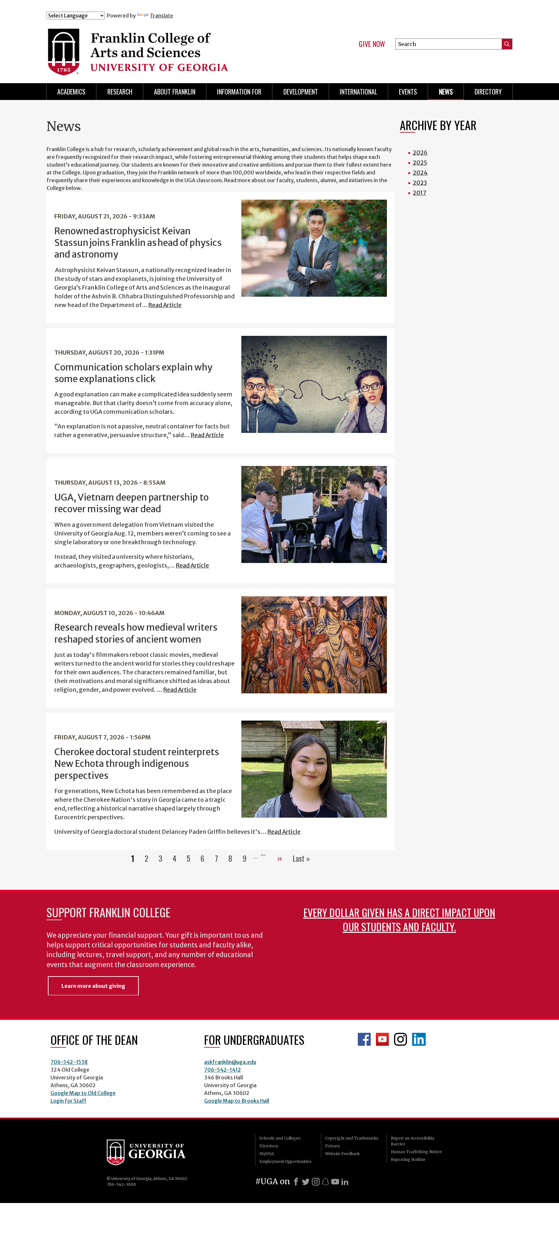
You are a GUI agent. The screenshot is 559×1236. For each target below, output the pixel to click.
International (358, 91)
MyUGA (266, 1153)
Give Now (372, 44)
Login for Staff (68, 1101)
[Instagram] (316, 1182)
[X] (306, 1182)
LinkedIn (420, 1039)
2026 (420, 152)
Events (408, 91)
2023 (420, 182)
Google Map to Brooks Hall (236, 1101)
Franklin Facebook (364, 1039)
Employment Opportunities (285, 1161)
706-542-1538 (69, 1062)
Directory (488, 91)
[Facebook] (296, 1182)
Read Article (164, 305)
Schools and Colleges (280, 1138)
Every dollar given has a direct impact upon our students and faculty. (399, 919)
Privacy (332, 1145)
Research (119, 91)
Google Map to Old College (82, 1093)
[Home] (176, 48)
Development (300, 91)
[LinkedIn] (345, 1182)
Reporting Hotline (408, 1159)
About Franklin (174, 91)
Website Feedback (342, 1153)
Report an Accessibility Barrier (412, 1141)
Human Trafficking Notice (416, 1151)
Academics (71, 91)
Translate (161, 15)
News (446, 91)
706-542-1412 (222, 1069)
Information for (239, 91)
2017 (419, 192)
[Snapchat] (325, 1182)
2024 (420, 172)
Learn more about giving (93, 986)
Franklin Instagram (400, 1039)
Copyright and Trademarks (351, 1138)
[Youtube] (335, 1182)
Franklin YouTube (382, 1039)
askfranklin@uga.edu (230, 1062)
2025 (420, 162)
